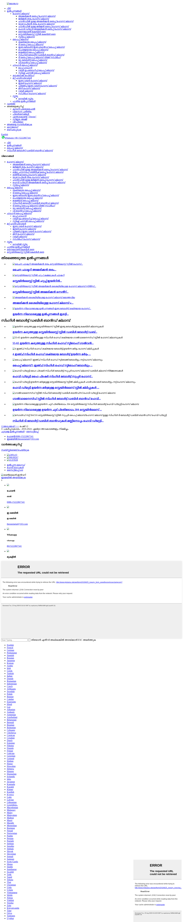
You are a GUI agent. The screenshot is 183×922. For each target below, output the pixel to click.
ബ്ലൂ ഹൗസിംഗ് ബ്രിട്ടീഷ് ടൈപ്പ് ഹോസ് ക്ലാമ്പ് (38, 172)
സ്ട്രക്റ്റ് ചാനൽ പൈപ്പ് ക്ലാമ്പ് (34, 73)
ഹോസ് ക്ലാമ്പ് (21, 13)
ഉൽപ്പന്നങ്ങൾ (14, 11)
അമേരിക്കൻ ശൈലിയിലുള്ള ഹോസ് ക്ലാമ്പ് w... (43, 302)
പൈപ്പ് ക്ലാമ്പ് (20, 39)
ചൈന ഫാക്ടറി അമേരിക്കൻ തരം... (34, 269)
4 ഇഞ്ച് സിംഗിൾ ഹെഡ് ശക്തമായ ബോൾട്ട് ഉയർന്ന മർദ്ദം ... (52, 354)
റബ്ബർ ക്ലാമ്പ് (25, 91)
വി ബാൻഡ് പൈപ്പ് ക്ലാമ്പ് (32, 62)
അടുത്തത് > (9, 426)
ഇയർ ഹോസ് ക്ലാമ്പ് (30, 83)
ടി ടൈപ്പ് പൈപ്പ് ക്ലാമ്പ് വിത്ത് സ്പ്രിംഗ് (39, 57)
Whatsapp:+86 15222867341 (18, 138)
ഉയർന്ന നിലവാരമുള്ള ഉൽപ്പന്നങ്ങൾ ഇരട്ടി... (41, 314)
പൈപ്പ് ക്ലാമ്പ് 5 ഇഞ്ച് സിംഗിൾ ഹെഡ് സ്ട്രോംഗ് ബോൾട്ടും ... (53, 365)
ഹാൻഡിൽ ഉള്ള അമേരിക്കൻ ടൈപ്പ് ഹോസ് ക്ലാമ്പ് (45, 21)
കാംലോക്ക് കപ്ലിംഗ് (23, 75)
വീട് (9, 8)
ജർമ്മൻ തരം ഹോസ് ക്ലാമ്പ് (33, 18)
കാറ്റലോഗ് (12, 127)
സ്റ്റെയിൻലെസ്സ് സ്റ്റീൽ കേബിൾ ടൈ (36, 34)
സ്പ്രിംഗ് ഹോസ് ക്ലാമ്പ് (32, 93)
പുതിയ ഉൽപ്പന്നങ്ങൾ (24, 101)
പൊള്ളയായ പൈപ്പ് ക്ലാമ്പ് (33, 49)
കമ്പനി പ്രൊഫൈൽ (24, 109)
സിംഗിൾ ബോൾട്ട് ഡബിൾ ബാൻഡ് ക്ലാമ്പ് (41, 55)
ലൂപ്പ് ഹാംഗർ (25, 67)
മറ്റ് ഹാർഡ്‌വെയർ (22, 78)
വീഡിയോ (18, 122)
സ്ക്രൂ (15, 96)
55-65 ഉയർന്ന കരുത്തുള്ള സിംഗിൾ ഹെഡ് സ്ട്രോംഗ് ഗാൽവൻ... (53, 343)
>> (17, 426)
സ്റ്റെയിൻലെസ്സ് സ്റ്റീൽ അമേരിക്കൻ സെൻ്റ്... (40, 291)
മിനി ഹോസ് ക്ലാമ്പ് (29, 88)
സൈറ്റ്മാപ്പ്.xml (15, 470)
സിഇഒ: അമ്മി (20, 119)
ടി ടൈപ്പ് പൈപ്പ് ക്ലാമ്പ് (30, 44)
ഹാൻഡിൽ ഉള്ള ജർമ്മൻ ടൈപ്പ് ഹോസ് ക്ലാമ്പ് (43, 26)
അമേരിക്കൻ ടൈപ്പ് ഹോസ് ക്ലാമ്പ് (36, 16)
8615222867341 (14, 546)
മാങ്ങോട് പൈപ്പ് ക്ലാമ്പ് (31, 52)
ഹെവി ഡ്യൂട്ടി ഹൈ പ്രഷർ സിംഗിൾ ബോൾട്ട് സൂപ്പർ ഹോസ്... (53, 376)
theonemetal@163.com (17, 524)
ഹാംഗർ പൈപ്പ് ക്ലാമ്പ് (25, 65)
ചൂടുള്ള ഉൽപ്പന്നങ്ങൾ (12, 431)
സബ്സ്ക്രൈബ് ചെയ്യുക (15, 450)
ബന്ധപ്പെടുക (14, 129)
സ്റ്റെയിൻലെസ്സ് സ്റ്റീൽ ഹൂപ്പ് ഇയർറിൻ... (37, 280)
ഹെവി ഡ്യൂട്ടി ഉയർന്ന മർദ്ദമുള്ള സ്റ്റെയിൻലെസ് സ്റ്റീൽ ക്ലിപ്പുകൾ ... (56, 387)
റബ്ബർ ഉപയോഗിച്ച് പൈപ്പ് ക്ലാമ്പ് (36, 70)
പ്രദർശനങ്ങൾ (21, 114)
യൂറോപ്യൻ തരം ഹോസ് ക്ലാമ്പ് (36, 24)
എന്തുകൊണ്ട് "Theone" (24, 116)
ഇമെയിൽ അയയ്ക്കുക (13, 477)
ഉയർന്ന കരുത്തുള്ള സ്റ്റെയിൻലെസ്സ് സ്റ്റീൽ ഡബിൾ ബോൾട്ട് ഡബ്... (55, 331)
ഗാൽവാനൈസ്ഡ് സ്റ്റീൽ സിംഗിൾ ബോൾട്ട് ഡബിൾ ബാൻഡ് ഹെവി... (57, 398)
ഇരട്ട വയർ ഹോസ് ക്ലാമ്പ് (32, 80)
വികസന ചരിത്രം (22, 111)
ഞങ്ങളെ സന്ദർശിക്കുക (19, 124)
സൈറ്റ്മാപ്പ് (32, 431)
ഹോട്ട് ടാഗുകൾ (15, 467)
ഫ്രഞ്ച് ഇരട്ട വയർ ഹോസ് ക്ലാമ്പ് (37, 86)
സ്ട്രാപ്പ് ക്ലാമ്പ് (26, 37)
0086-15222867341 (16, 502)
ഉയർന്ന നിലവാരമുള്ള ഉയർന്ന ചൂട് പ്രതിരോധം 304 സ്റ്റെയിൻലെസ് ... (57, 409)
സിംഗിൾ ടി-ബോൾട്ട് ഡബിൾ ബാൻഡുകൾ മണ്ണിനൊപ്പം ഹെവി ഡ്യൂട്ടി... (58, 420)
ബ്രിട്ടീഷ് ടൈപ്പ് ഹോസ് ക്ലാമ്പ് (29, 174)
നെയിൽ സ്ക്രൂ (25, 98)
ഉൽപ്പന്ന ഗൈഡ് (16, 465)
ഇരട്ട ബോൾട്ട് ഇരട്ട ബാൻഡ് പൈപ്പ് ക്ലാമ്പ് (41, 47)
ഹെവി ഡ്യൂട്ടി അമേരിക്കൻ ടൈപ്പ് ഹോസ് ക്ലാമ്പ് (44, 29)
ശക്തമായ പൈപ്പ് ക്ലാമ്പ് (32, 42)
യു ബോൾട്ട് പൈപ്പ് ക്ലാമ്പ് (32, 60)
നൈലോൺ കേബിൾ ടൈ (32, 31)
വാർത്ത (11, 104)
